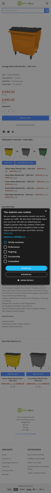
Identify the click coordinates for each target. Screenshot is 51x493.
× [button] (46, 211)
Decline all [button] (26, 274)
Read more (8, 233)
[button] (25, 237)
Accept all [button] (26, 268)
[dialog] (25, 246)
